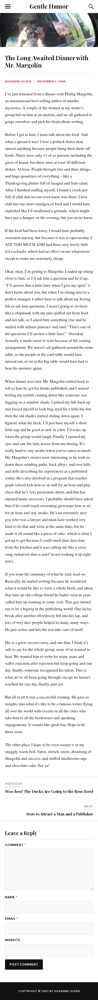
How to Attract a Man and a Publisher (59, 813)
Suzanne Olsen (18, 81)
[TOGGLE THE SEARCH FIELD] (90, 6)
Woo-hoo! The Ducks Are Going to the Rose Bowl (49, 791)
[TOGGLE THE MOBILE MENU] (7, 6)
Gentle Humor (49, 6)
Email (11, 918)
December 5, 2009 (51, 81)
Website (12, 940)
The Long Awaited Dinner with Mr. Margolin (46, 61)
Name (11, 897)
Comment (15, 845)
